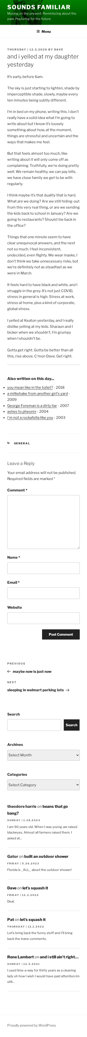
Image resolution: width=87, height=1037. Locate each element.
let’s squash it (35, 888)
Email (13, 582)
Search (13, 714)
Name (13, 557)
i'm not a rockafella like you (30, 417)
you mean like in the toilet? (30, 387)
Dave (58, 49)
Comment (17, 490)
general (22, 443)
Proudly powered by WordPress (31, 1025)
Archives (15, 744)
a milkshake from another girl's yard (37, 393)
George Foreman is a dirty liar (32, 406)
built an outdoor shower (46, 856)
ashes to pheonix (21, 411)
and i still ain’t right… (59, 957)
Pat (10, 919)
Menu (46, 31)
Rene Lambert (20, 957)
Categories (17, 774)
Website (14, 607)
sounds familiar (39, 7)
